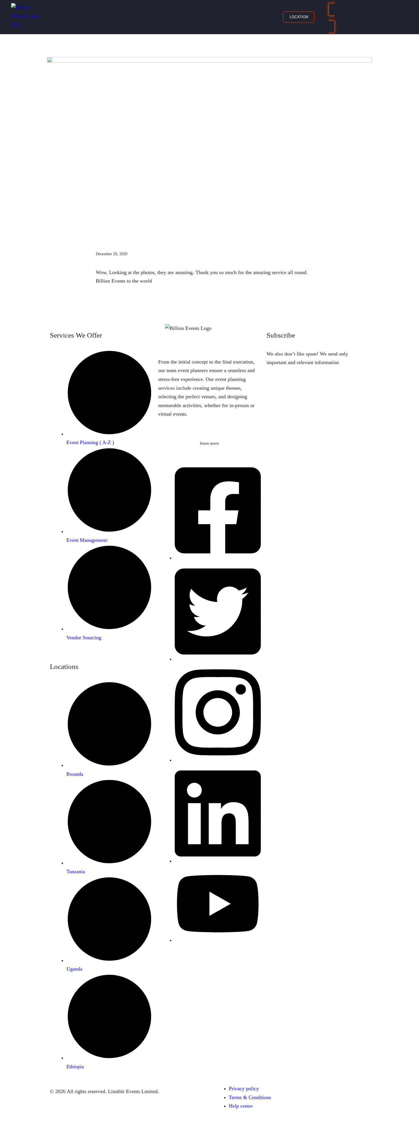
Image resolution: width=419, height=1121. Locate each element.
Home (65, 16)
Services (122, 16)
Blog (179, 16)
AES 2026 (152, 16)
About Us (93, 16)
